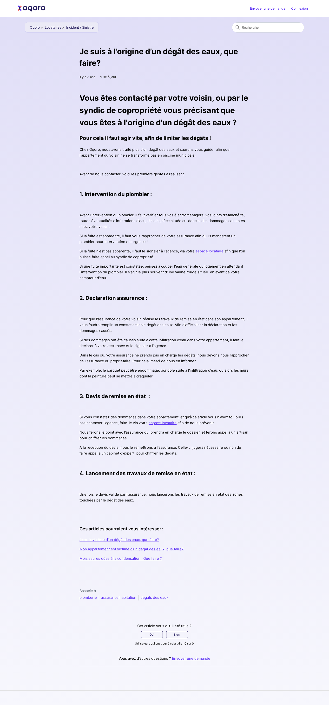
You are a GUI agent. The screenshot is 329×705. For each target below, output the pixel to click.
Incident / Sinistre (80, 27)
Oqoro (35, 27)
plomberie (88, 597)
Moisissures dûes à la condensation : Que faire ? (120, 558)
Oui (152, 634)
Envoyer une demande (267, 8)
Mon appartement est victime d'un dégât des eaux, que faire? (131, 549)
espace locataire (210, 251)
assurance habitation (118, 597)
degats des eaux (154, 597)
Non (177, 634)
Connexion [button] (299, 8)
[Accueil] (31, 8)
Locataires (53, 27)
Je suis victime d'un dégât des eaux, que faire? (119, 539)
